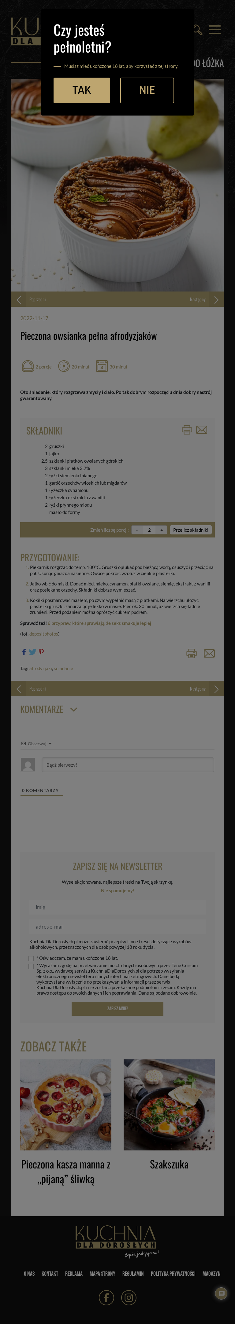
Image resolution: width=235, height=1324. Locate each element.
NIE (147, 90)
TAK (82, 90)
